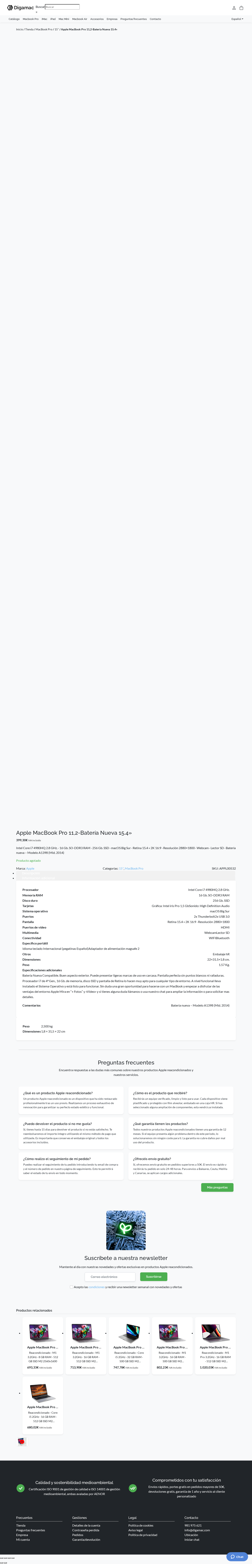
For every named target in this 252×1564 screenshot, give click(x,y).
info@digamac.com (197, 1530)
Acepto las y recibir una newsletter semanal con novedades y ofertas (128, 1287)
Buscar (40, 6)
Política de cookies (140, 1525)
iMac (44, 18)
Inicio (19, 29)
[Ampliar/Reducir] (1, 1558)
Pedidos (77, 1535)
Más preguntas (217, 1187)
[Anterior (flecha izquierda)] (1, 1562)
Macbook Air (79, 18)
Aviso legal (135, 1530)
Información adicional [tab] (38, 878)
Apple (30, 868)
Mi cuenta (23, 1539)
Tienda (29, 29)
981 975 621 (193, 1525)
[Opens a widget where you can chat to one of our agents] (237, 1557)
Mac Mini (64, 18)
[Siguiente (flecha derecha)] (5, 1562)
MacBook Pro (44, 29)
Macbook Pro (31, 18)
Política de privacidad (142, 1535)
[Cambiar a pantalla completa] (5, 1558)
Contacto (155, 18)
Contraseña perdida (85, 1530)
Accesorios (97, 18)
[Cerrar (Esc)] (12, 1558)
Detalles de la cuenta (86, 1525)
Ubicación (191, 1535)
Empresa (112, 18)
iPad (53, 18)
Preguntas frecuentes (133, 18)
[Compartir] (9, 1558)
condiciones (97, 1287)
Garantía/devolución (86, 1539)
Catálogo (14, 18)
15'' (57, 29)
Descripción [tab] (31, 873)
